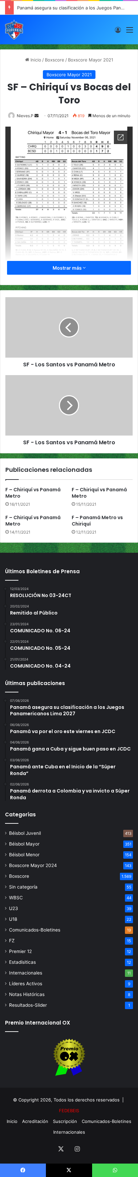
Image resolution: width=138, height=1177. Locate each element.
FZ (12, 940)
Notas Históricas (27, 994)
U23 (13, 908)
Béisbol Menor (24, 854)
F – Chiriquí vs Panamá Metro (33, 492)
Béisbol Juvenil (25, 833)
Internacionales (25, 973)
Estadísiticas (22, 962)
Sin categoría (23, 887)
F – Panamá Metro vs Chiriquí (97, 520)
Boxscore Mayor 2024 (33, 865)
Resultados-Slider (28, 1005)
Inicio (35, 59)
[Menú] (129, 32)
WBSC (16, 897)
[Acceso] (118, 32)
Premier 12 (20, 951)
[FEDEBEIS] (14, 29)
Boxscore (54, 59)
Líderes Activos (25, 983)
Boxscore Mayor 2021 (90, 59)
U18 (13, 919)
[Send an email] (36, 115)
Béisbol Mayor (24, 844)
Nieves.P (25, 115)
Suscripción (65, 1121)
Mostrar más (68, 268)
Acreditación (35, 1121)
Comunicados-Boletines (34, 930)
